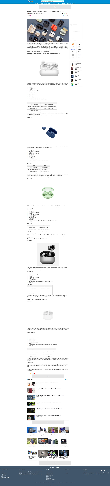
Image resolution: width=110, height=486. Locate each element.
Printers (59, 3)
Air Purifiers (68, 482)
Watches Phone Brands (49, 472)
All (42, 1)
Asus (29, 473)
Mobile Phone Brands (49, 471)
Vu (33, 472)
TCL (32, 472)
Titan (22, 474)
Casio (27, 474)
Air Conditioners (45, 482)
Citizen (41, 474)
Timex (31, 474)
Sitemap (2, 476)
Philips (38, 472)
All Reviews (66, 472)
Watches (45, 3)
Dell (27, 473)
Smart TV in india (48, 476)
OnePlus (32, 471)
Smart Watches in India (49, 475)
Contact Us (2, 471)
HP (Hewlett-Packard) (24, 473)
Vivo (33, 471)
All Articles (66, 473)
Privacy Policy (2, 474)
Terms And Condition (4, 473)
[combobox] (52, 1)
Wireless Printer (48, 478)
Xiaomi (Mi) (30, 472)
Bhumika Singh (32, 13)
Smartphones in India (49, 473)
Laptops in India (48, 474)
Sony (27, 472)
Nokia (38, 471)
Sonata (33, 474)
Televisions (41, 3)
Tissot (39, 474)
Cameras (54, 3)
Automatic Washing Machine (50, 479)
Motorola (36, 471)
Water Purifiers (73, 482)
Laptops (49, 3)
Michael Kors (36, 474)
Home (28, 10)
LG (25, 472)
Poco (40, 471)
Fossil (29, 474)
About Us (2, 472)
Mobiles (36, 3)
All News (66, 471)
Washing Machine (63, 482)
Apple (29, 471)
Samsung (23, 471)
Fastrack (25, 474)
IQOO (42, 471)
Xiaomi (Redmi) (26, 471)
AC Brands (47, 477)
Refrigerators (40, 482)
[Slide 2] (77, 37)
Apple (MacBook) (33, 473)
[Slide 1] (75, 37)
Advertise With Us (3, 475)
